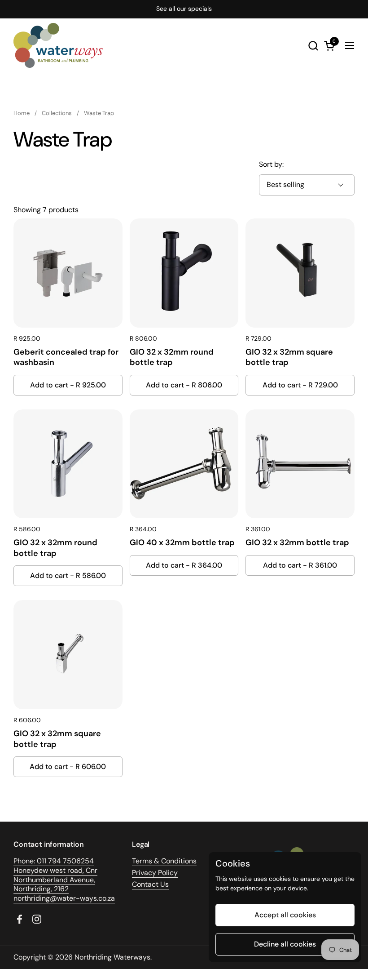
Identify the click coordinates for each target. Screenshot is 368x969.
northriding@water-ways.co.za (64, 898)
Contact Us (150, 884)
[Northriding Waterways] (58, 45)
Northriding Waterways (112, 957)
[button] (313, 45)
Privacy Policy (155, 872)
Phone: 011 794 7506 (47, 861)
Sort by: (271, 164)
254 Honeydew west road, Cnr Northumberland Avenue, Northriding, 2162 (55, 874)
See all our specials (184, 8)
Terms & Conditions (164, 861)
